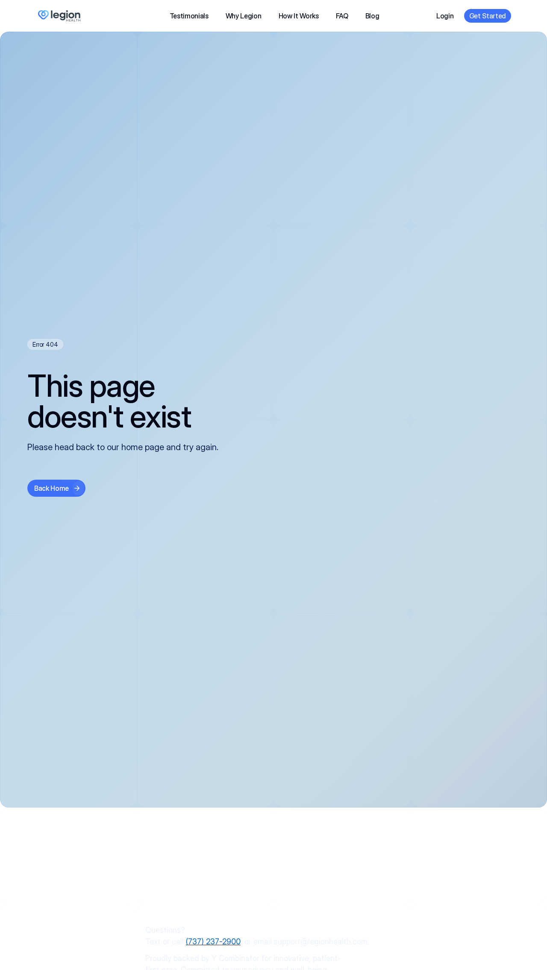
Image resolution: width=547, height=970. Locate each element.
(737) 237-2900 (213, 941)
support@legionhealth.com (321, 941)
